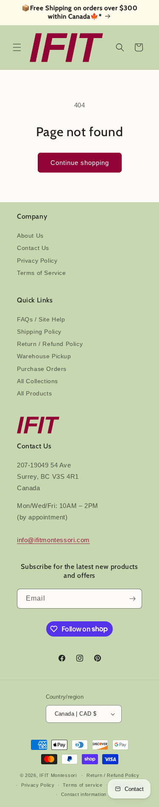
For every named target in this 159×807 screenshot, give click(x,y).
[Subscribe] (132, 599)
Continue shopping (79, 162)
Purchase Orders (42, 368)
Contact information (83, 794)
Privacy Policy (37, 260)
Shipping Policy (39, 331)
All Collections (37, 381)
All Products (34, 393)
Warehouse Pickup (44, 356)
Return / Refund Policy (50, 343)
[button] (17, 47)
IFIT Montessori (58, 775)
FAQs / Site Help (41, 319)
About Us (30, 235)
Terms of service (82, 785)
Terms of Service (41, 272)
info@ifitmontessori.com (53, 539)
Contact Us (33, 247)
